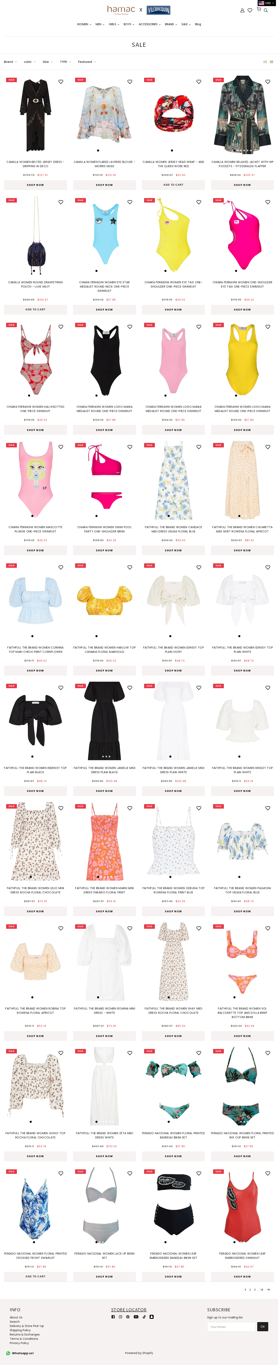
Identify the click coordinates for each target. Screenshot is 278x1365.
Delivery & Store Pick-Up (27, 1326)
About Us (16, 1317)
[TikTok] (144, 1316)
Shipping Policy (20, 1330)
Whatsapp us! (23, 1353)
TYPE (63, 62)
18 (261, 1289)
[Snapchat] (151, 1316)
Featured (85, 62)
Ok (262, 1327)
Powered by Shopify (139, 1353)
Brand (8, 62)
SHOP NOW (35, 185)
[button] (9, 113)
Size (46, 62)
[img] (265, 10)
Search (15, 1322)
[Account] (242, 10)
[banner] (139, 10)
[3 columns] (265, 61)
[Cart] (259, 9)
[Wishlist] (249, 10)
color (28, 62)
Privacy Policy (19, 1343)
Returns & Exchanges (25, 1334)
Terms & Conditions (24, 1339)
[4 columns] (271, 61)
